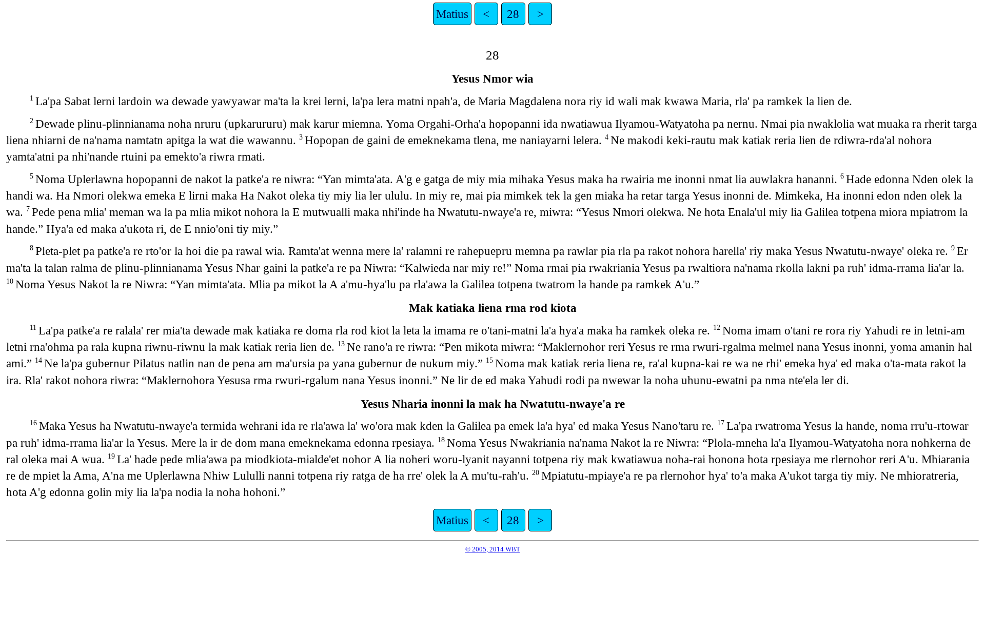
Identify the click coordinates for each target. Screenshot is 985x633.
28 (513, 14)
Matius (452, 14)
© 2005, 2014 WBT (492, 549)
